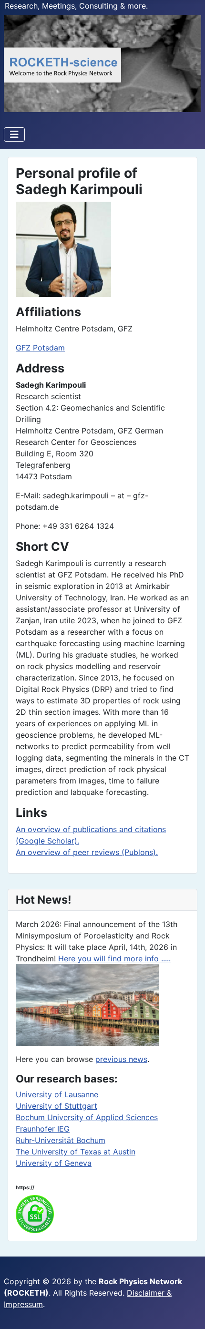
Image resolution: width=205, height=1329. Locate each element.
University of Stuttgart (56, 1106)
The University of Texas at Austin (75, 1151)
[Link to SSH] (35, 1213)
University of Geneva (54, 1163)
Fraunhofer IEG (43, 1128)
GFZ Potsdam (40, 347)
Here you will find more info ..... (114, 958)
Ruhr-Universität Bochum (60, 1140)
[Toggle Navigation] (14, 134)
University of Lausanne (57, 1094)
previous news (121, 1059)
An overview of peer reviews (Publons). (87, 852)
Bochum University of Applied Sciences (87, 1117)
